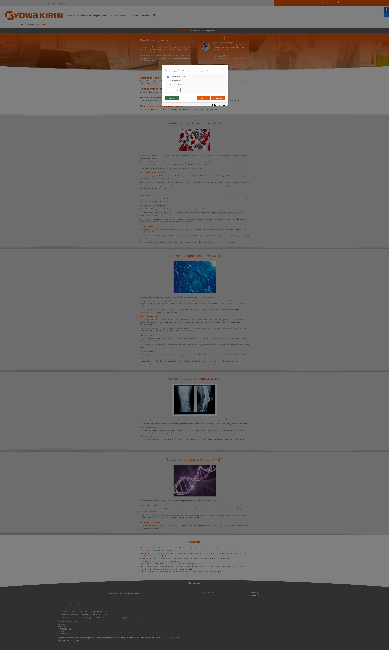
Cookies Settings (174, 90)
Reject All (203, 98)
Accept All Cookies (218, 98)
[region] (195, 85)
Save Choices (172, 98)
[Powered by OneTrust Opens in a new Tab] (219, 104)
